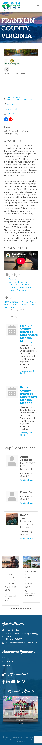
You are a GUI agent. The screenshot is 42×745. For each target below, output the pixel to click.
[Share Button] (6, 69)
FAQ (4, 655)
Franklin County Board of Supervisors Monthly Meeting (29, 333)
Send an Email (26, 480)
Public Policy (8, 659)
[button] (20, 721)
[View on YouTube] (11, 121)
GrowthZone (21, 739)
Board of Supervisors (18, 290)
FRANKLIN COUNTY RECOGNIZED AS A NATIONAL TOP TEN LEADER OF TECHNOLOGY (20, 304)
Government (15, 279)
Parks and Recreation (19, 284)
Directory (6, 662)
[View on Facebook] (6, 121)
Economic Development (20, 287)
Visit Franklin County (18, 282)
